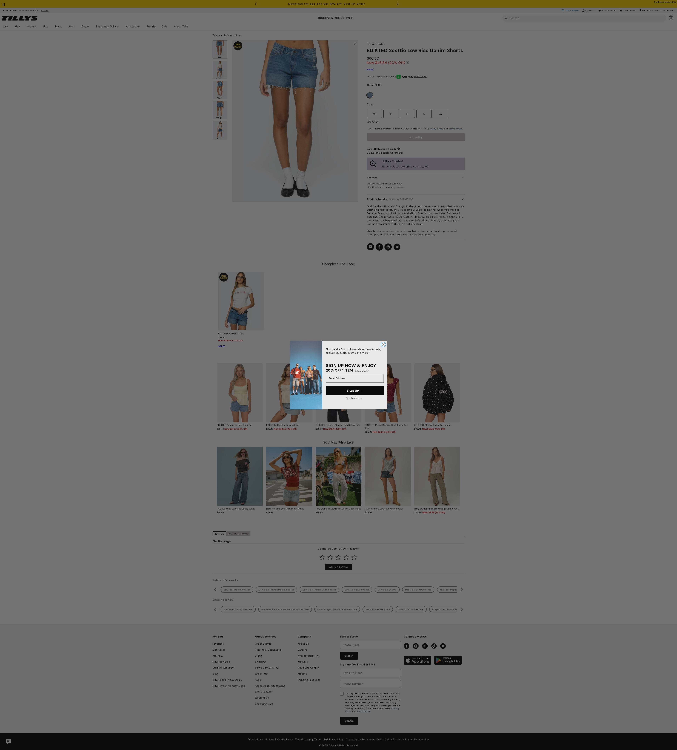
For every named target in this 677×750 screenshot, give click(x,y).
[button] (462, 390)
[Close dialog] (383, 344)
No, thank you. (354, 398)
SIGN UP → (355, 391)
